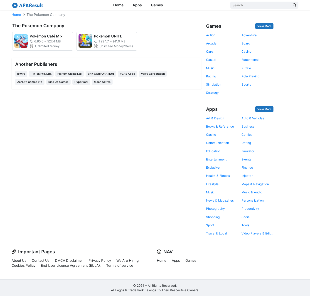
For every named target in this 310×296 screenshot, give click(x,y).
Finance (247, 167)
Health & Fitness (218, 176)
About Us (19, 260)
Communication (217, 143)
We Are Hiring (127, 260)
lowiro (21, 73)
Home (118, 5)
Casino (246, 51)
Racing (211, 76)
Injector (247, 176)
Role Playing (250, 76)
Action (210, 35)
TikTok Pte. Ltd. (41, 73)
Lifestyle (212, 184)
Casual (211, 60)
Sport (210, 225)
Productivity (250, 208)
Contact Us (40, 260)
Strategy (212, 92)
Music (210, 68)
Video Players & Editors (257, 233)
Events (246, 159)
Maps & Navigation (255, 184)
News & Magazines (220, 200)
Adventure (249, 35)
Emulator (247, 151)
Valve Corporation (153, 73)
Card (209, 51)
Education (213, 151)
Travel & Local (216, 233)
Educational (249, 60)
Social (245, 217)
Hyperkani (81, 82)
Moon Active (102, 82)
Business (247, 126)
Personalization (252, 200)
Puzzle (246, 68)
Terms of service (119, 265)
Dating (246, 143)
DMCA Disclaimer (69, 260)
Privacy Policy (100, 260)
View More (264, 26)
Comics (246, 134)
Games (157, 5)
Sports (246, 84)
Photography (215, 208)
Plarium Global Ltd (69, 73)
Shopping (213, 217)
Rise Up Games (58, 82)
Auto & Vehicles (252, 118)
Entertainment (216, 159)
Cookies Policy (23, 265)
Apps (137, 5)
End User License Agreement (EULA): (71, 265)
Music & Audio (251, 192)
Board (245, 43)
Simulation (213, 84)
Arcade (211, 43)
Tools (245, 225)
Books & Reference (220, 126)
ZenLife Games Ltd (29, 82)
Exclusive (213, 167)
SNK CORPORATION (101, 73)
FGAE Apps (127, 73)
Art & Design (215, 118)
